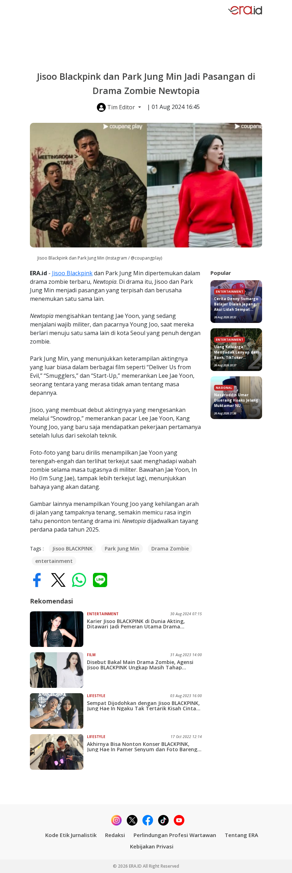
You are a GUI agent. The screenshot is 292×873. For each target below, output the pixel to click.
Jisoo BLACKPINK (72, 548)
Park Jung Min (122, 548)
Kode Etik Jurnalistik (71, 834)
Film (91, 654)
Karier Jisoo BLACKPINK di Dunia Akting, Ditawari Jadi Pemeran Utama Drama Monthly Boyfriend (136, 623)
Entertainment (103, 613)
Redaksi (115, 834)
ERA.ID (136, 866)
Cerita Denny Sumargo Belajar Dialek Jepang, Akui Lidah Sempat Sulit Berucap (236, 304)
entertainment (54, 561)
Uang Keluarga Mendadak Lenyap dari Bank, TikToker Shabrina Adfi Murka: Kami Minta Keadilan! (236, 352)
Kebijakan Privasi (151, 846)
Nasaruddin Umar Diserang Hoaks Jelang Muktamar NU (236, 400)
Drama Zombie (170, 548)
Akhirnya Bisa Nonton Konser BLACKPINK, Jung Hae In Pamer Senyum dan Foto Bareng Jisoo (142, 746)
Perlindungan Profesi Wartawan (175, 834)
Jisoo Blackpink (72, 273)
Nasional (224, 388)
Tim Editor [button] (121, 107)
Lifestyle (96, 695)
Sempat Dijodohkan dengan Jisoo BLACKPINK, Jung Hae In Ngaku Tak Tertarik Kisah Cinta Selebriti (143, 705)
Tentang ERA (241, 834)
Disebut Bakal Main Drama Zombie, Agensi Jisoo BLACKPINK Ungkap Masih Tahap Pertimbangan (140, 664)
